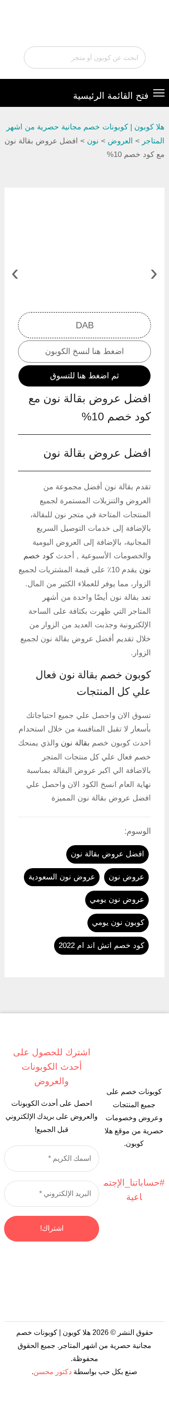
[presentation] (154, 272)
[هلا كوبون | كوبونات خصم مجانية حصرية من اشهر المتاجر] (84, 24)
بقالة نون (75, 743)
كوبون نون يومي (118, 922)
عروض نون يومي (117, 899)
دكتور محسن (52, 1371)
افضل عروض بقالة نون (107, 854)
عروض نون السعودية (61, 877)
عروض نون (126, 877)
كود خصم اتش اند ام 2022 (101, 945)
